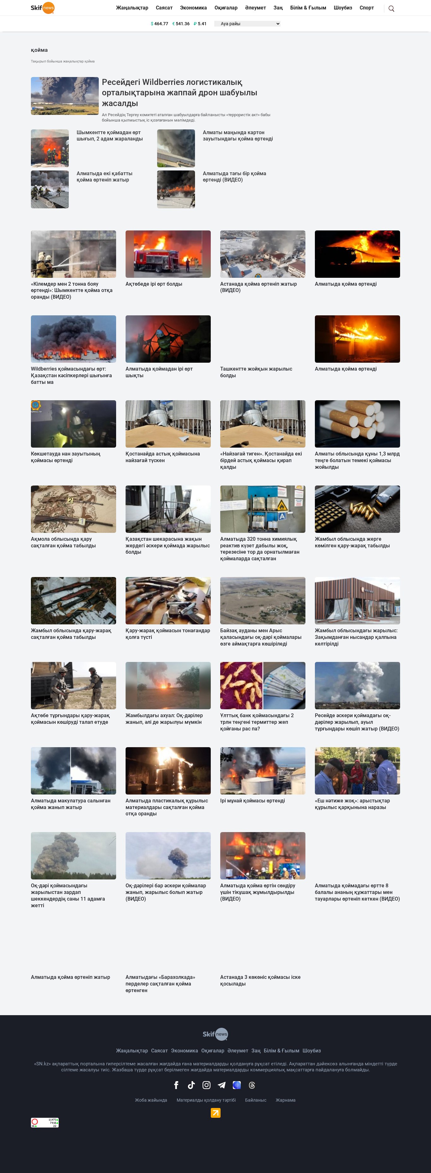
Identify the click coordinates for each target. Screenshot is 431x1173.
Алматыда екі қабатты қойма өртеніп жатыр (105, 176)
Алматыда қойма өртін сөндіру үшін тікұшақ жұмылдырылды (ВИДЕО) (257, 892)
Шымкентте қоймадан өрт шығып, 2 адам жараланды (110, 135)
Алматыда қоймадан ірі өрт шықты (159, 372)
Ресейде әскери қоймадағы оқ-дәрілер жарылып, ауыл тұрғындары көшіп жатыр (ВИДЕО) (357, 722)
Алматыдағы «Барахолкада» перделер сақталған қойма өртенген (160, 983)
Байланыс (255, 1100)
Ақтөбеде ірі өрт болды (154, 284)
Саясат (164, 8)
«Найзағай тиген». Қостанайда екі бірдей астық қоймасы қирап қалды (261, 460)
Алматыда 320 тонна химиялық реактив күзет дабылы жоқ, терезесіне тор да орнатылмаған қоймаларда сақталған (259, 549)
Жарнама (286, 1100)
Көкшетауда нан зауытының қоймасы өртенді (65, 457)
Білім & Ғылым (308, 8)
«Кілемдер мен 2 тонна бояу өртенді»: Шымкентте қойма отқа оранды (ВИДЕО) (72, 290)
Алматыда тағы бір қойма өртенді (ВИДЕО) (234, 176)
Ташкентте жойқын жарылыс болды (256, 372)
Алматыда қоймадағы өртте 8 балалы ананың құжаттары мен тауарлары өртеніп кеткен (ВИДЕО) (357, 892)
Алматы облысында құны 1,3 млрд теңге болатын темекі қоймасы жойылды (357, 460)
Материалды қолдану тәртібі (206, 1100)
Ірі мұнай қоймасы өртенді (252, 801)
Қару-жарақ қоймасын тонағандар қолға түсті (168, 634)
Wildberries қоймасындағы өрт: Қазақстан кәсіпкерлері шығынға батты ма (71, 375)
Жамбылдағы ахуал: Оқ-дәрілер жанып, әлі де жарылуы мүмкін (164, 718)
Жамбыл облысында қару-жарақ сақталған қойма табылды (71, 634)
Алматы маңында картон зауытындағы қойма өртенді (238, 135)
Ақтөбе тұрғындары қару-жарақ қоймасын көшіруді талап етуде (70, 718)
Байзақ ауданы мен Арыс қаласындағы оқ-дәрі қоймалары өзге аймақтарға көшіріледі (261, 637)
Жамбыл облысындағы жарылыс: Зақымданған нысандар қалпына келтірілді (356, 637)
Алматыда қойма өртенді (346, 284)
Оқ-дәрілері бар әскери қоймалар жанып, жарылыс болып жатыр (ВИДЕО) (166, 892)
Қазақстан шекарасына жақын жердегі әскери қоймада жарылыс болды (168, 545)
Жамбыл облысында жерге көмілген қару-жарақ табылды (352, 542)
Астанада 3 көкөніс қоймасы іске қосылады (260, 980)
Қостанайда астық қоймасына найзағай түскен (163, 457)
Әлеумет (255, 8)
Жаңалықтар (132, 8)
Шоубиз (343, 8)
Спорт (367, 8)
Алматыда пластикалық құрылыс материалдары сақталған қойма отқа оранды (167, 807)
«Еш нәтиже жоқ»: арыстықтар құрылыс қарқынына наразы (352, 804)
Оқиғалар (226, 8)
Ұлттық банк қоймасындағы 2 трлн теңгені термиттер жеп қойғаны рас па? (257, 722)
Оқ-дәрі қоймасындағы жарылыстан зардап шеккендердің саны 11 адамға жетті (68, 895)
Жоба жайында (151, 1100)
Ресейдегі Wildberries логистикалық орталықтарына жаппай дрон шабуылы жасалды (179, 92)
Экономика (193, 8)
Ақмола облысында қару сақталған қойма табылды (63, 542)
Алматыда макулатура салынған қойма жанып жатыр (70, 804)
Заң (278, 8)
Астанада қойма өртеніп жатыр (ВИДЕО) (258, 287)
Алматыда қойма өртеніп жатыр (70, 977)
